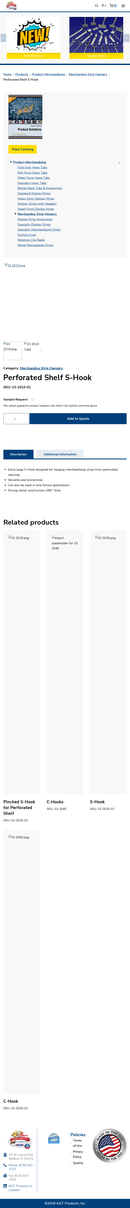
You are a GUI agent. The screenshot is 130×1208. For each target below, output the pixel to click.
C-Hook (10, 1101)
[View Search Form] (96, 5)
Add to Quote (78, 418)
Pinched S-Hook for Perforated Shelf (19, 807)
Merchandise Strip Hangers (37, 214)
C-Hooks (55, 802)
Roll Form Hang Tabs (32, 173)
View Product (57, 814)
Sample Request (15, 399)
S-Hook (97, 802)
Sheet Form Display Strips (36, 209)
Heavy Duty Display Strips (36, 199)
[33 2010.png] (42, 301)
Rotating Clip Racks (31, 240)
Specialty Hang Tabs (32, 183)
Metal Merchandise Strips (35, 245)
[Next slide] (126, 38)
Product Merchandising (29, 162)
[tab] (18, 454)
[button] (12, 351)
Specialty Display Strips (34, 224)
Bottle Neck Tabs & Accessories (40, 188)
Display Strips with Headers (37, 204)
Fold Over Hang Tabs (32, 167)
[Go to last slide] (3, 38)
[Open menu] (123, 6)
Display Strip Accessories (35, 219)
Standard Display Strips (34, 193)
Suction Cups (27, 235)
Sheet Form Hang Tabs (34, 178)
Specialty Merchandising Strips (39, 230)
